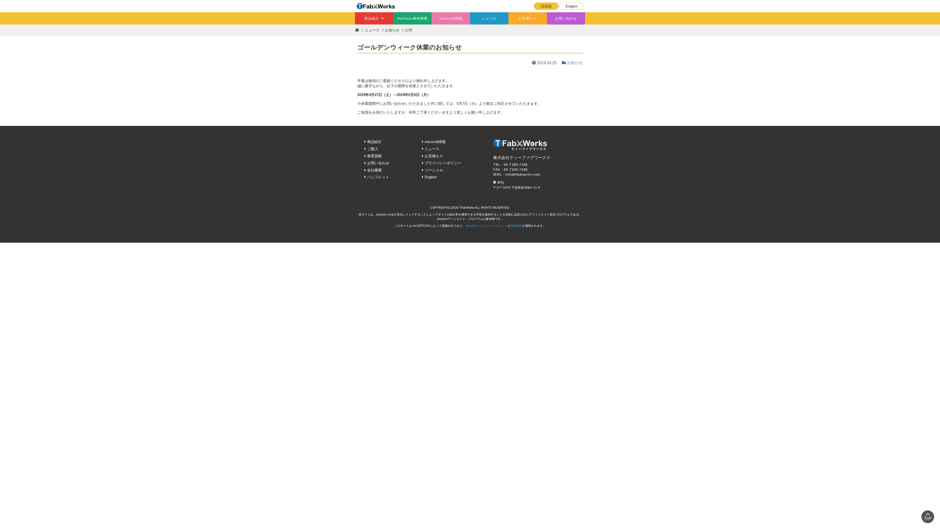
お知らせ (392, 30)
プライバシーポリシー (443, 163)
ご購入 (372, 149)
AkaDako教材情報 (412, 18)
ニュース (489, 18)
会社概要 (374, 170)
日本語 (546, 6)
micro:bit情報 (450, 18)
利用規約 (516, 226)
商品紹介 (371, 18)
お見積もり (527, 18)
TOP (928, 518)
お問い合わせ (566, 18)
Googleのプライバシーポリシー (486, 226)
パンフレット (378, 177)
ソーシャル (434, 170)
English (571, 6)
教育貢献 (374, 156)
